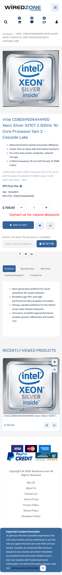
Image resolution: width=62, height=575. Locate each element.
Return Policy (31, 510)
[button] (39, 226)
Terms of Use (31, 499)
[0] (19, 22)
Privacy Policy (31, 505)
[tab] (9, 268)
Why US (31, 482)
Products (7, 33)
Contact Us (31, 493)
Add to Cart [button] (20, 225)
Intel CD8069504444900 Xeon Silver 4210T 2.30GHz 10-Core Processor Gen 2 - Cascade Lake (30, 416)
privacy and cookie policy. (25, 568)
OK (43, 568)
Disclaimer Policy (31, 516)
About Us (31, 488)
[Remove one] (21, 208)
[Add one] (46, 208)
